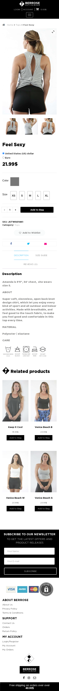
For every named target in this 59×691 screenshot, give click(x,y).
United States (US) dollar (19, 153)
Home (10, 25)
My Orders (8, 649)
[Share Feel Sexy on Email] (45, 244)
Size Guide (41, 255)
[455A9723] (11, 126)
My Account (8, 645)
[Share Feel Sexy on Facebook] (11, 244)
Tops (18, 25)
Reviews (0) (31, 264)
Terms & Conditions (12, 612)
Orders (6, 627)
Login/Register (10, 641)
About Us (7, 604)
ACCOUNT (28, 9)
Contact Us (8, 623)
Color (5, 180)
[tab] (21, 255)
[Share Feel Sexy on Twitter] (28, 244)
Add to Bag (37, 210)
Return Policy (9, 631)
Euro (7, 158)
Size (4, 194)
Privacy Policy (9, 608)
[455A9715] (29, 126)
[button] (29, 233)
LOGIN (17, 9)
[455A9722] (48, 126)
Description (21, 255)
